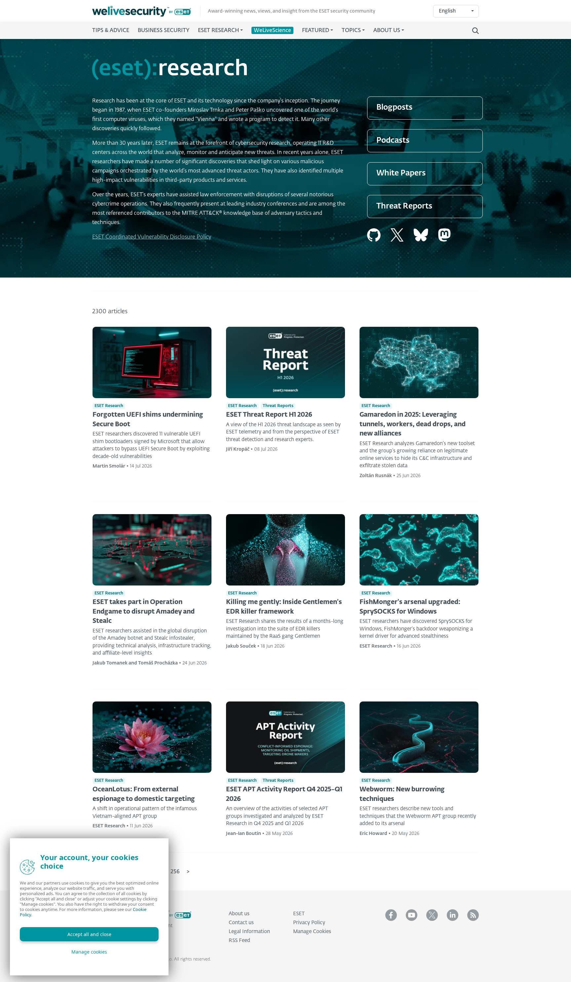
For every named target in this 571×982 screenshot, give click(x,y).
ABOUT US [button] (386, 30)
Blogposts (394, 107)
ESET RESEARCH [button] (218, 30)
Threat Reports (404, 206)
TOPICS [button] (351, 30)
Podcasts (392, 140)
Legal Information (249, 931)
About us (239, 913)
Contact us (241, 922)
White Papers (401, 173)
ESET (299, 913)
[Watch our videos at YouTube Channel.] (411, 915)
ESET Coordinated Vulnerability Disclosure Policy (151, 237)
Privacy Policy (309, 922)
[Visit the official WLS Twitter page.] (432, 915)
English (447, 11)
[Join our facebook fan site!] (391, 915)
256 (175, 872)
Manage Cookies (312, 931)
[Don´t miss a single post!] (473, 915)
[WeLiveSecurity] (146, 11)
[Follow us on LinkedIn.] (452, 915)
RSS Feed (239, 940)
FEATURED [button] (315, 30)
